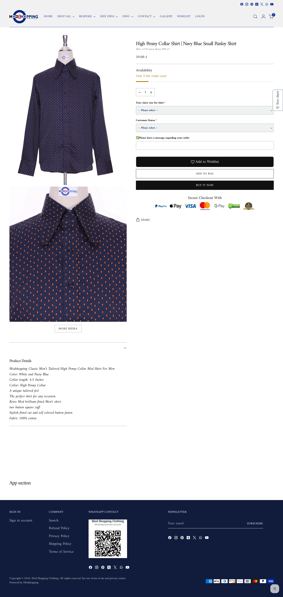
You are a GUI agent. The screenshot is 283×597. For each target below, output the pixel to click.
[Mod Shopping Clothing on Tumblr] (257, 4)
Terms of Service (61, 552)
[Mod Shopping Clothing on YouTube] (272, 4)
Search (54, 520)
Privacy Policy (59, 536)
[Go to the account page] (263, 16)
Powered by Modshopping (24, 582)
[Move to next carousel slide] (270, 459)
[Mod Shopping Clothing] (23, 16)
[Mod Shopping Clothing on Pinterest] (252, 4)
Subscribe (255, 523)
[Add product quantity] (151, 92)
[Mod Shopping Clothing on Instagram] (247, 4)
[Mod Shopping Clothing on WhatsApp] (267, 4)
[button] (278, 100)
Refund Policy (59, 528)
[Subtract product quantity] (139, 92)
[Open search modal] (255, 16)
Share (145, 219)
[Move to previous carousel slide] (261, 459)
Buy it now (205, 185)
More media (68, 328)
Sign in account (20, 520)
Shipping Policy (60, 544)
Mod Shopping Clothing (45, 578)
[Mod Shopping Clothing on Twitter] (262, 4)
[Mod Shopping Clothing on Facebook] (242, 4)
